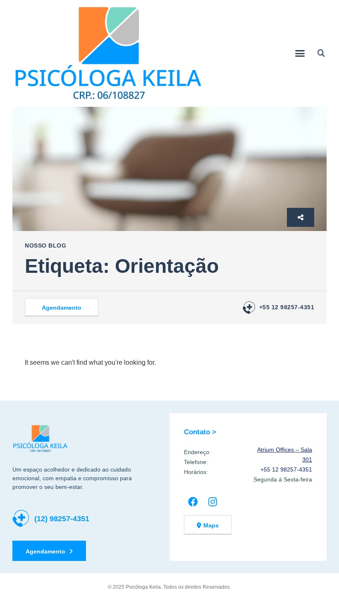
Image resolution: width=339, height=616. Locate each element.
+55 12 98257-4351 (287, 307)
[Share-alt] (300, 217)
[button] (300, 53)
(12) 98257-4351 (61, 519)
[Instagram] (213, 501)
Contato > (200, 432)
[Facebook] (193, 501)
